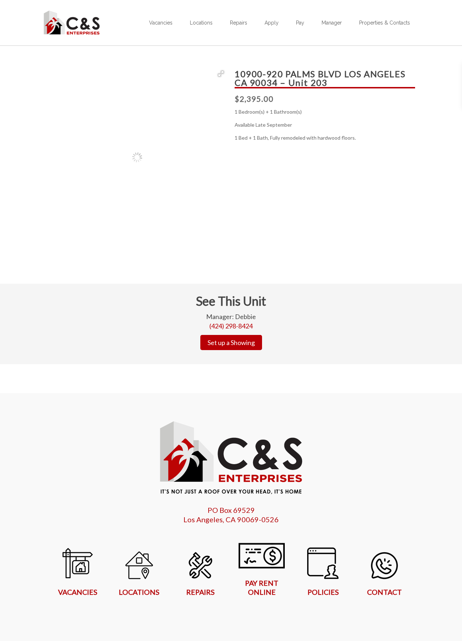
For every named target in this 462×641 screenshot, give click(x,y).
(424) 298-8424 (231, 326)
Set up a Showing (231, 342)
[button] (221, 73)
